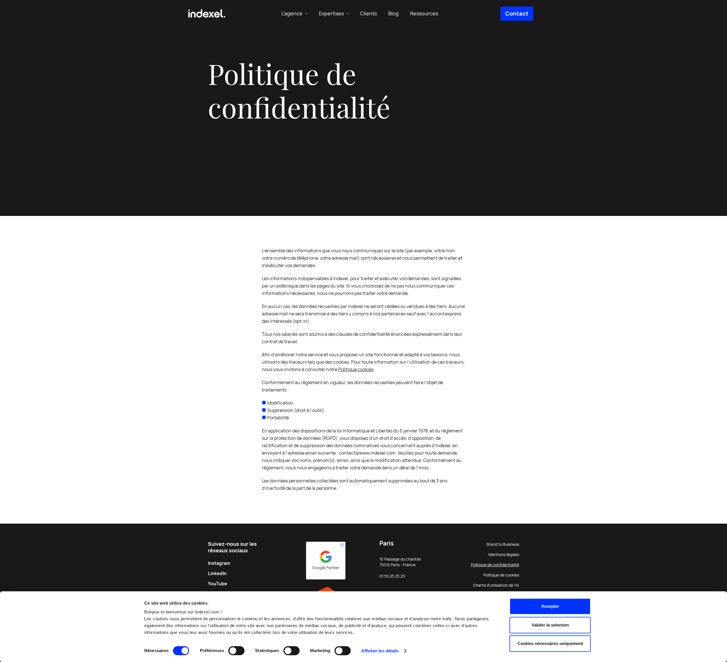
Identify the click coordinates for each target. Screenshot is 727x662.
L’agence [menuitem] (291, 13)
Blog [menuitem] (393, 13)
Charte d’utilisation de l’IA (496, 585)
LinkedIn (217, 573)
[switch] (236, 650)
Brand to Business (502, 544)
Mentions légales (503, 554)
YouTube (217, 584)
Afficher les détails (380, 650)
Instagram (219, 563)
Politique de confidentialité (495, 564)
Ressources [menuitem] (424, 13)
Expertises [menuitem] (331, 13)
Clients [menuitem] (368, 13)
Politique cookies (355, 369)
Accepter (550, 606)
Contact (516, 13)
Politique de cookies (501, 575)
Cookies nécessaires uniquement (550, 643)
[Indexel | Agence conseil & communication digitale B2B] (206, 13)
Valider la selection (550, 625)
